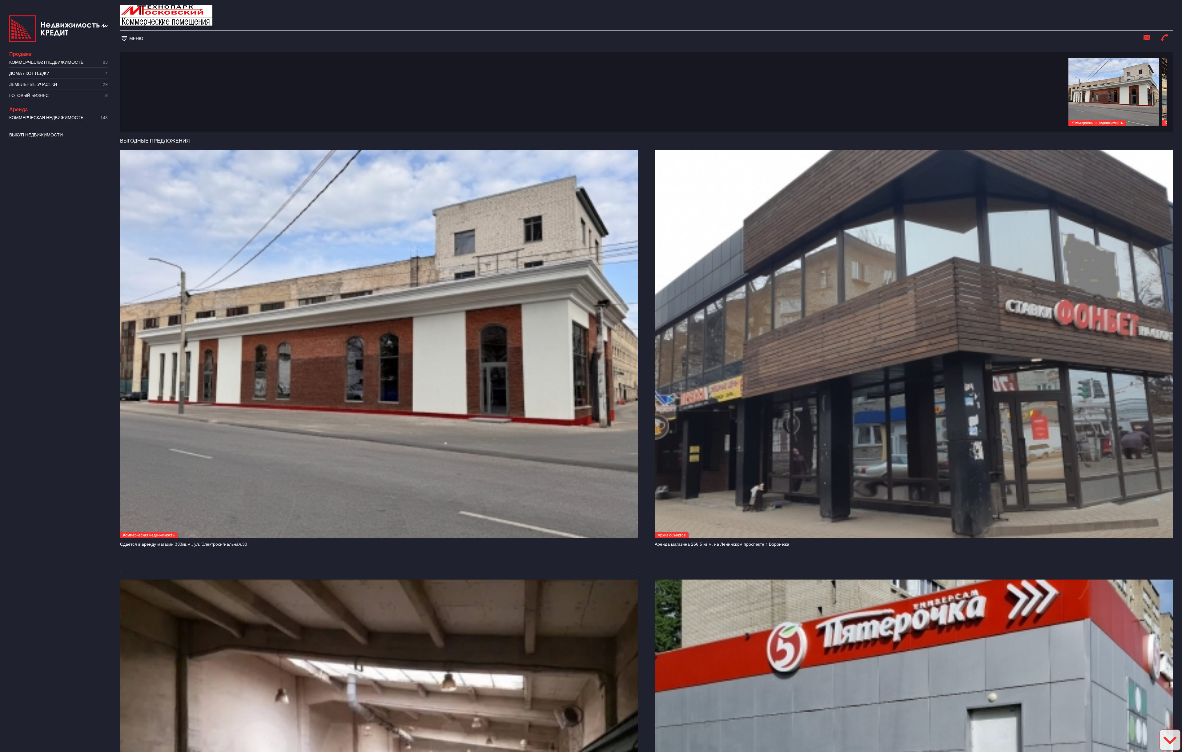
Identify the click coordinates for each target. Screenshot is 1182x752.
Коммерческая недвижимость (58, 62)
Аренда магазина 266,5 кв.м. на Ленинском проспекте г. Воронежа (722, 544)
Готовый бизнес (58, 95)
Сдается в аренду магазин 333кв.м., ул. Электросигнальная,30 (183, 544)
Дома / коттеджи (58, 73)
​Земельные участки (58, 84)
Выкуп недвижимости (36, 134)
